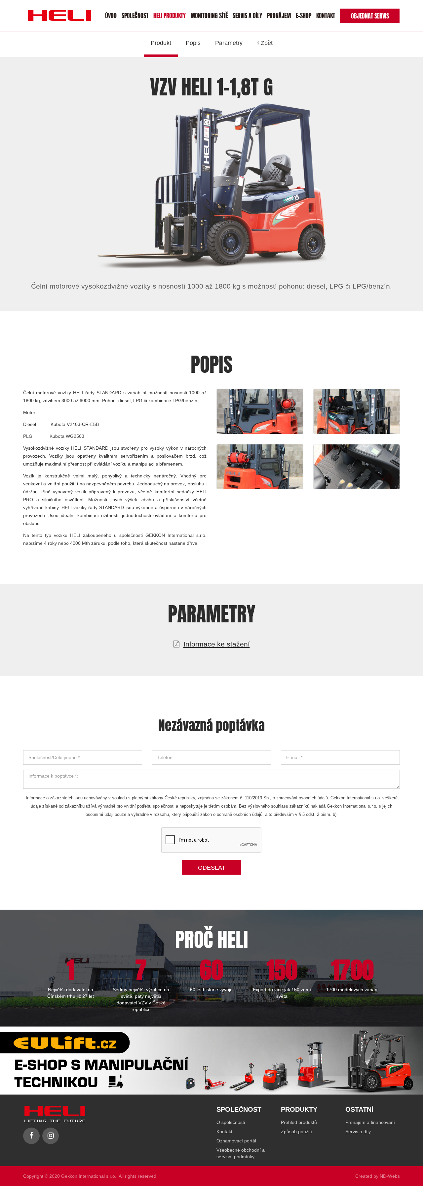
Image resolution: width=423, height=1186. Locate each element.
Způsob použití (296, 1131)
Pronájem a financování (370, 1122)
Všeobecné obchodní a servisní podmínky (240, 1153)
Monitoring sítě (209, 15)
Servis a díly (247, 15)
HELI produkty (169, 15)
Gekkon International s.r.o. (88, 1176)
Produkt (161, 43)
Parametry (229, 43)
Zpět (266, 43)
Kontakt (325, 15)
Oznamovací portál (236, 1140)
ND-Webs (390, 1176)
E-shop (303, 15)
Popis (193, 43)
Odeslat (211, 867)
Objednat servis (370, 15)
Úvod (111, 15)
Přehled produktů (299, 1122)
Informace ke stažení (216, 644)
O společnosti (230, 1122)
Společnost (135, 15)
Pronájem (279, 15)
